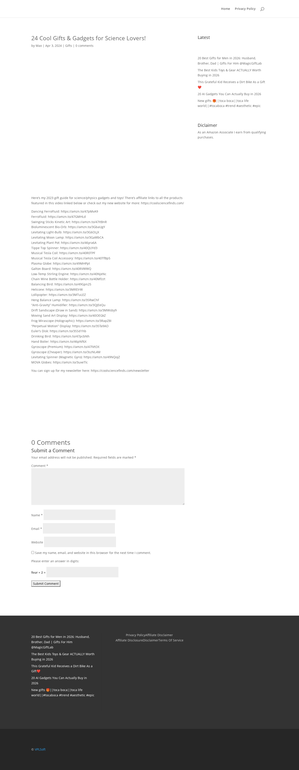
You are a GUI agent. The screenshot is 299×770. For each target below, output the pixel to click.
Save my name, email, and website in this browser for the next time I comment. (93, 553)
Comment (39, 466)
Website (37, 542)
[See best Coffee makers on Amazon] (108, 426)
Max (39, 46)
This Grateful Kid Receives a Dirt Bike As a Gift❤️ (231, 84)
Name (37, 515)
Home (225, 9)
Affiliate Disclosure (129, 640)
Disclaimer (150, 640)
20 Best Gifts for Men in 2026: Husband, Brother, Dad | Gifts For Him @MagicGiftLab (230, 60)
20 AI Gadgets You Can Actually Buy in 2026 (229, 94)
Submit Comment (46, 583)
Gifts (68, 46)
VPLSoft (40, 749)
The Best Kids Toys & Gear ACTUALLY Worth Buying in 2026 (229, 72)
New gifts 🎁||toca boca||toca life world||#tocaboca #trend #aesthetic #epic (229, 103)
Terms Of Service (170, 640)
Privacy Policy (245, 9)
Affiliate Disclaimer (159, 635)
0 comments (84, 46)
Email (36, 529)
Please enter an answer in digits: (55, 561)
